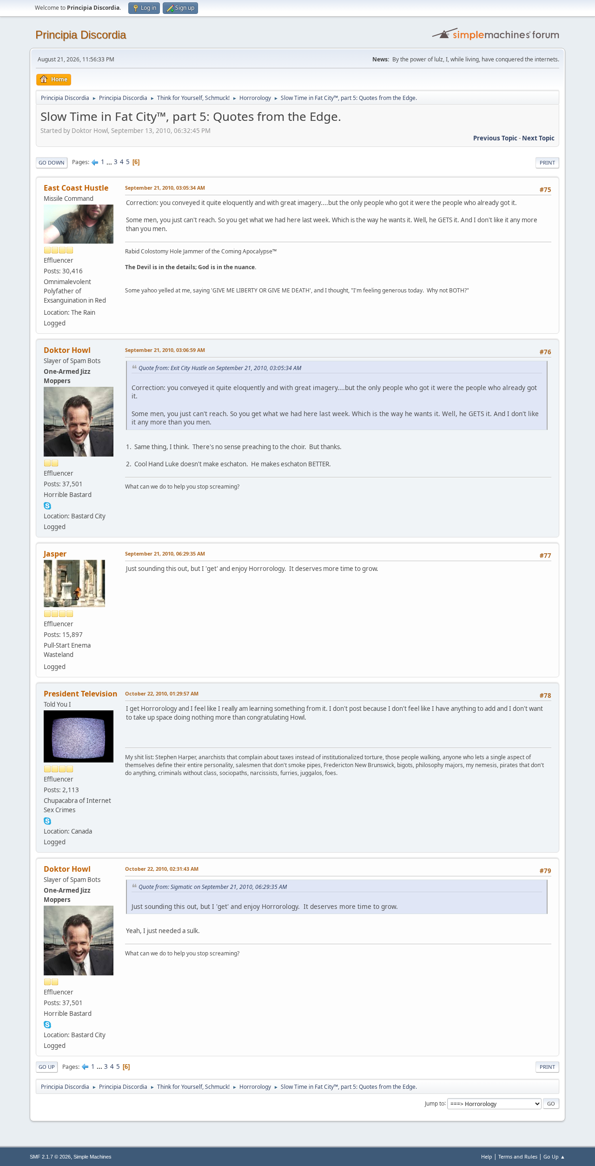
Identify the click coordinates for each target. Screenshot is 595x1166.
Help (486, 1156)
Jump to (434, 1103)
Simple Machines (92, 1156)
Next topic (538, 138)
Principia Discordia (80, 34)
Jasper (55, 554)
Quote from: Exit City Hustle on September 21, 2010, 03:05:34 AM (220, 368)
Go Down (52, 162)
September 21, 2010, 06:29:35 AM (165, 553)
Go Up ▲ (554, 1156)
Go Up (47, 1066)
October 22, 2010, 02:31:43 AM (161, 868)
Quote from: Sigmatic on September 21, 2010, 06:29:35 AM (213, 887)
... (109, 162)
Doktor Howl (67, 350)
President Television (81, 694)
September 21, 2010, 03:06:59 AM (165, 349)
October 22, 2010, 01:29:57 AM (161, 693)
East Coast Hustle (76, 188)
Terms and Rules (517, 1156)
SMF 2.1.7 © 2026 (50, 1156)
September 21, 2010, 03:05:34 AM (165, 187)
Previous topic (495, 138)
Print (547, 162)
